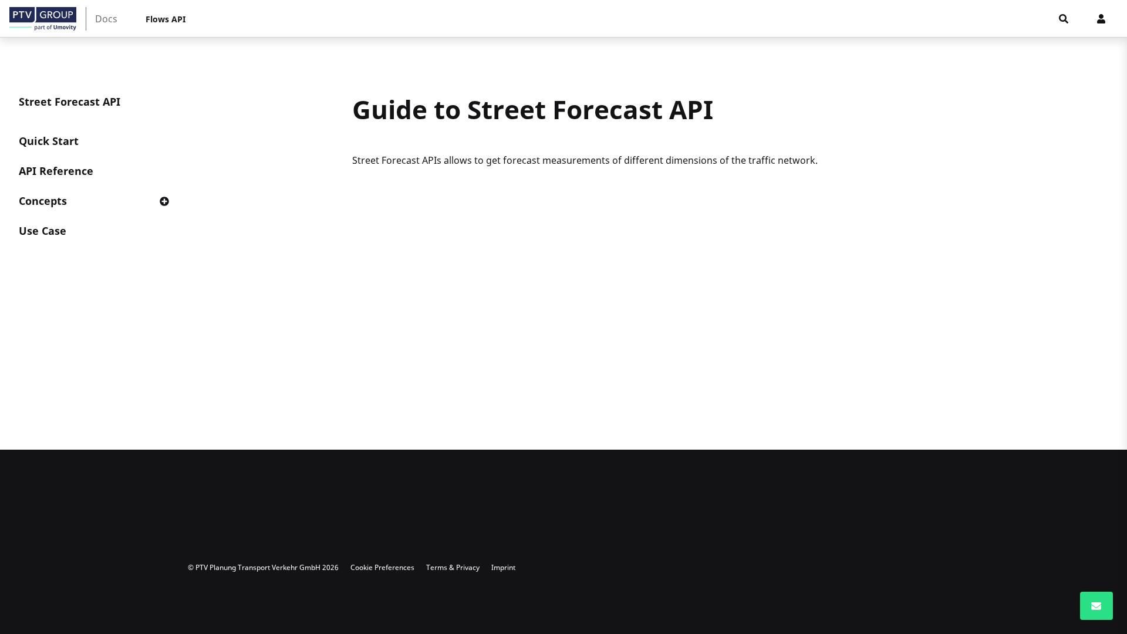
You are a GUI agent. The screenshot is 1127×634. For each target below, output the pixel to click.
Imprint (503, 567)
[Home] (42, 19)
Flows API (165, 19)
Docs (106, 18)
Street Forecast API (69, 102)
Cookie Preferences (382, 567)
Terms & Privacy (453, 567)
